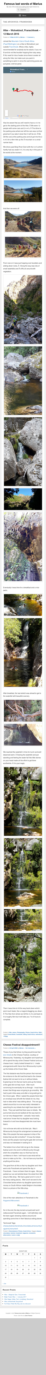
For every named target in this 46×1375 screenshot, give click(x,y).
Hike (10, 1032)
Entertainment (13, 1231)
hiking (25, 1034)
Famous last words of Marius (23, 4)
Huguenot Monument (11, 1200)
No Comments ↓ (31, 1048)
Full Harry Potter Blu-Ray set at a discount (17, 1304)
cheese (6, 1226)
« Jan (4, 1283)
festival (12, 1226)
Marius (22, 37)
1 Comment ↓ (31, 37)
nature (14, 1032)
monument (14, 1228)
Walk (40, 1032)
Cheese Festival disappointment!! (21, 1044)
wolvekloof (39, 1034)
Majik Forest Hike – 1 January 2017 (15, 1297)
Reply (5, 1036)
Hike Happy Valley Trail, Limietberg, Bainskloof (18, 1299)
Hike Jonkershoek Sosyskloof (13, 1301)
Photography (21, 1032)
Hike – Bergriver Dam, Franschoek (15, 1295)
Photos (27, 1032)
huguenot (25, 1233)
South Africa (34, 1032)
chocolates (27, 1226)
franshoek (19, 1034)
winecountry (36, 1226)
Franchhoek (13, 47)
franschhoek (12, 1034)
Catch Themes (28, 1315)
